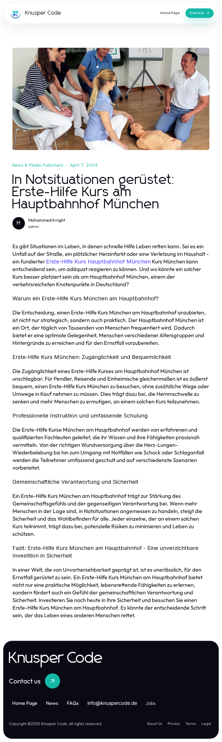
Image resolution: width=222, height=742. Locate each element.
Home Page (24, 703)
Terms (190, 723)
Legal (206, 723)
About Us (154, 723)
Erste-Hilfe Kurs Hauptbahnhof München (98, 261)
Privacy (174, 723)
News (52, 703)
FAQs (73, 703)
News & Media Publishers (38, 165)
